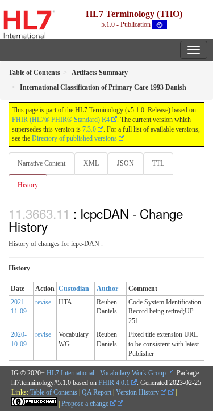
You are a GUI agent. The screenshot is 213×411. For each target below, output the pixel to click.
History (28, 185)
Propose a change (85, 404)
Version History (138, 392)
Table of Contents (53, 392)
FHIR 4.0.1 (114, 383)
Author (107, 289)
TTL (158, 163)
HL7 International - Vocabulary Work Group (106, 373)
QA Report (96, 392)
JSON (125, 163)
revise (43, 302)
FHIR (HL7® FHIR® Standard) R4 (61, 120)
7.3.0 (89, 129)
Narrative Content (41, 163)
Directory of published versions (74, 138)
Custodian (74, 289)
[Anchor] (54, 226)
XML (91, 163)
